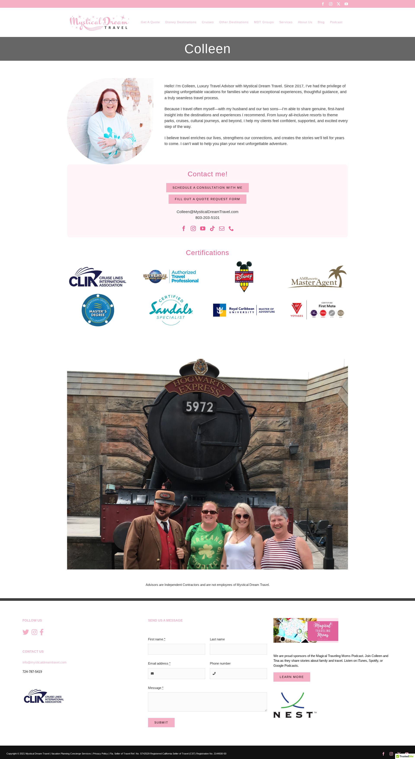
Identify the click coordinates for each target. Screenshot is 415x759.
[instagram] (193, 228)
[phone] (231, 228)
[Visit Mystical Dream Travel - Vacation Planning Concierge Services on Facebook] (42, 632)
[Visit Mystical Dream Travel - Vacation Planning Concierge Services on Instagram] (34, 632)
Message (155, 688)
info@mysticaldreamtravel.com (44, 662)
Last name (217, 639)
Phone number (220, 663)
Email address (159, 663)
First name (156, 639)
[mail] (221, 228)
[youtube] (202, 228)
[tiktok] (212, 228)
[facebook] (183, 228)
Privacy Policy (100, 753)
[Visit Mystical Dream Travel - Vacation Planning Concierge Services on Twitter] (25, 632)
